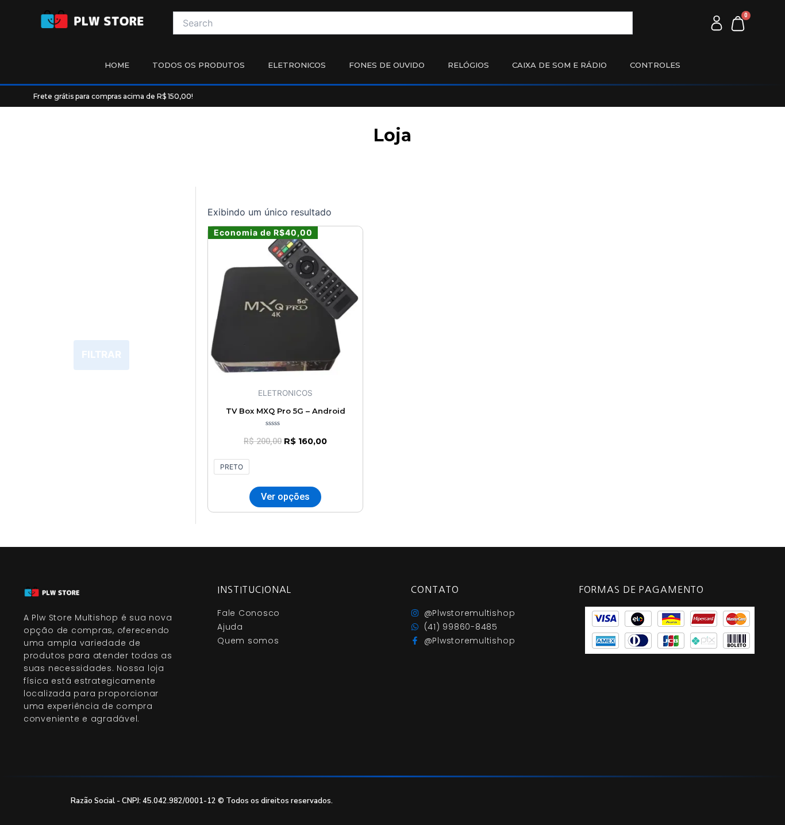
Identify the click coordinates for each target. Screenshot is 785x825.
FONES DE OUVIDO (387, 65)
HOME (117, 65)
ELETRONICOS (297, 65)
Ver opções (285, 496)
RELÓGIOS (468, 65)
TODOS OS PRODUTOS (198, 65)
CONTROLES (655, 65)
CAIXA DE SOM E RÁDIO (559, 65)
